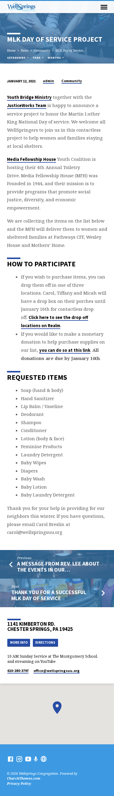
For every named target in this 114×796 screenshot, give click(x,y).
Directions (45, 642)
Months (54, 58)
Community (42, 50)
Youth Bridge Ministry (29, 97)
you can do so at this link (64, 350)
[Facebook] (10, 759)
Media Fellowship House (31, 159)
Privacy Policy (19, 783)
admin (48, 80)
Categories (16, 58)
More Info (19, 642)
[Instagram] (19, 759)
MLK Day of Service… (70, 50)
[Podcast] (36, 759)
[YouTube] (28, 759)
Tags (37, 58)
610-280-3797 (18, 670)
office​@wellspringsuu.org (56, 670)
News (25, 50)
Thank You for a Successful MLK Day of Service (48, 595)
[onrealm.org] (43, 759)
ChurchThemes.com (23, 778)
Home (11, 50)
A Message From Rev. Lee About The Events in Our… (58, 566)
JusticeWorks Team (26, 105)
